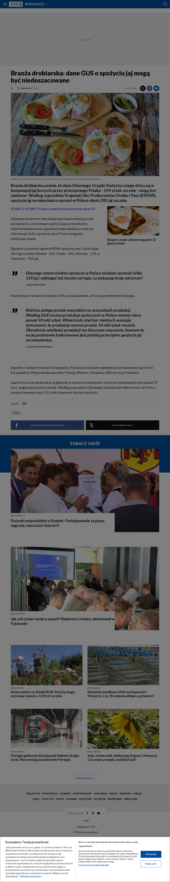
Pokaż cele (150, 863)
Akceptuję (150, 854)
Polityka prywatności (31, 876)
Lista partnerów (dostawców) (93, 865)
